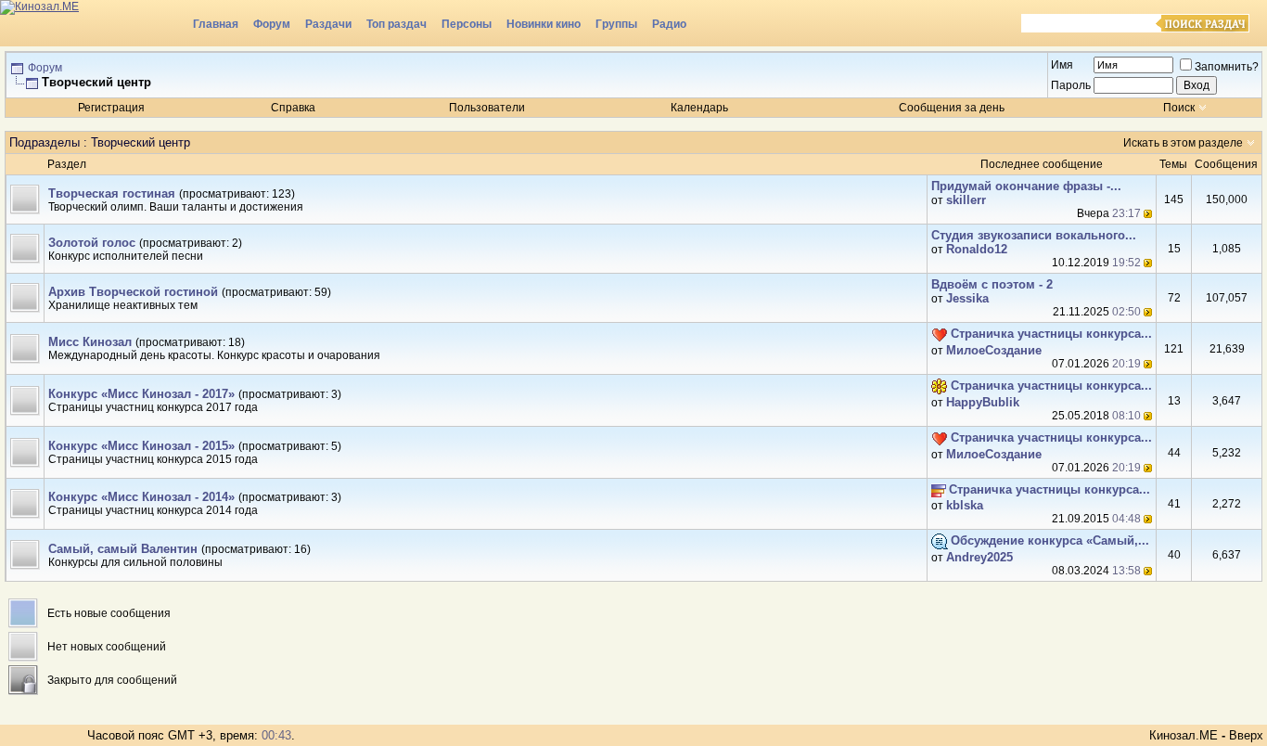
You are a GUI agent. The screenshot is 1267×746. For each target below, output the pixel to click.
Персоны (467, 24)
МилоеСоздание (994, 350)
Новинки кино (543, 24)
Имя (1062, 64)
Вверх (1246, 735)
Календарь (699, 107)
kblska (964, 505)
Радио (669, 24)
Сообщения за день (952, 107)
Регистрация (111, 107)
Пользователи (487, 107)
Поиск (1179, 107)
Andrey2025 (979, 557)
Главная (215, 24)
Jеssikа (967, 298)
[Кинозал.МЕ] (93, 23)
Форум (271, 24)
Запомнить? (1227, 66)
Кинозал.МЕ (1183, 735)
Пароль (1071, 85)
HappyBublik (982, 402)
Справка (293, 107)
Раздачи (328, 24)
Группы (616, 24)
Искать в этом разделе (1183, 142)
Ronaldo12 (976, 249)
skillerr (966, 200)
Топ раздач (396, 24)
